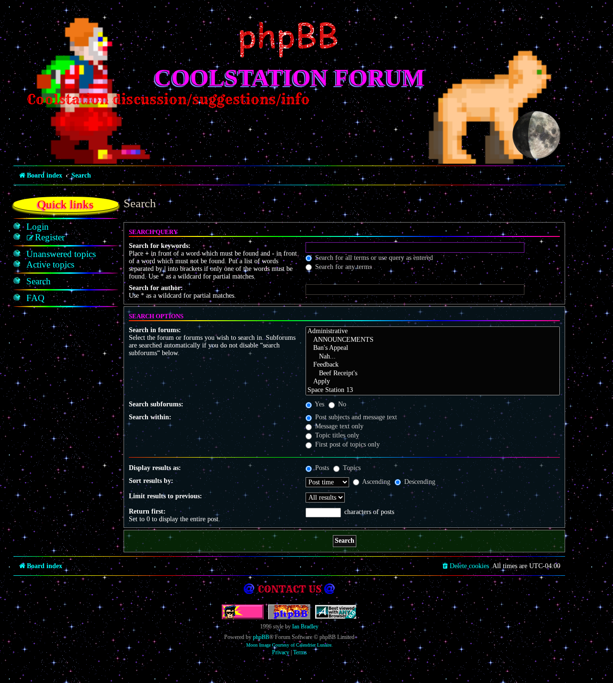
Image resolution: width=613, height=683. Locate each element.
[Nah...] (432, 357)
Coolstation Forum (289, 77)
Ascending (375, 481)
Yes (318, 404)
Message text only (338, 426)
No (341, 404)
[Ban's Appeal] (432, 348)
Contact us (289, 589)
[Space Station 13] (432, 390)
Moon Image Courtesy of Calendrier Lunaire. (289, 645)
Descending (418, 481)
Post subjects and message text (355, 417)
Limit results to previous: (165, 496)
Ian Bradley (305, 626)
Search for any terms (342, 266)
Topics (351, 467)
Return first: (147, 511)
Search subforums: (156, 404)
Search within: (150, 417)
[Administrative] (432, 331)
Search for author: (156, 287)
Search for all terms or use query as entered (373, 257)
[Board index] (289, 40)
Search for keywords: (160, 245)
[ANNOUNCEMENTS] (432, 340)
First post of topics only (346, 444)
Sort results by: (151, 480)
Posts (321, 467)
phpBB (261, 637)
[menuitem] (37, 227)
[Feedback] (432, 365)
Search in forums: (155, 330)
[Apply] (432, 382)
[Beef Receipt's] (432, 373)
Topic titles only (336, 435)
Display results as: (155, 467)
